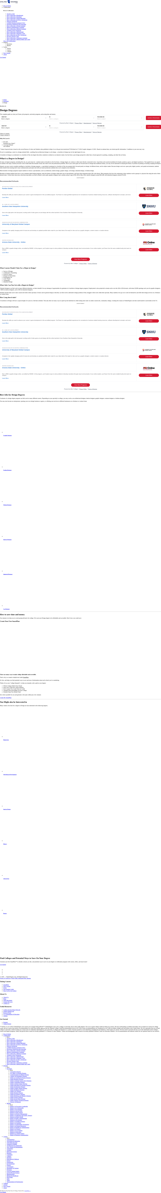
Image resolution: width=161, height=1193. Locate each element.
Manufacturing (11, 1174)
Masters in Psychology (16, 1120)
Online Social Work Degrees (17, 1099)
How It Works (7, 6)
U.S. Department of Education (11, 1014)
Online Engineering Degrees (17, 1087)
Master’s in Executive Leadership (19, 1106)
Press (4, 999)
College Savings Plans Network (11, 1010)
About (5, 54)
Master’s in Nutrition (15, 1123)
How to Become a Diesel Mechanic (16, 18)
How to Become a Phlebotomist (15, 32)
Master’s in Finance (15, 1129)
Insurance (9, 1169)
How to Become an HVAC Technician (17, 20)
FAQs (5, 988)
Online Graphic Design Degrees (18, 1088)
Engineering (10, 1162)
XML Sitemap (18, 978)
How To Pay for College (9, 991)
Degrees (5, 1065)
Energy (9, 1160)
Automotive (10, 1148)
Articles (9, 48)
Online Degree (7, 1024)
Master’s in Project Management (18, 1114)
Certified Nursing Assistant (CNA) (16, 23)
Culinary (9, 1156)
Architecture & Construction (14, 1145)
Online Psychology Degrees (17, 1094)
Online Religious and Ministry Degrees (20, 1096)
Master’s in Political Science (17, 1121)
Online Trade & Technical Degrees (19, 1100)
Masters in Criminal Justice (17, 1133)
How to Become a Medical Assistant (16, 29)
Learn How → (27, 1190)
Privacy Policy (11, 978)
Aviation (9, 1150)
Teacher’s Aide (11, 14)
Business (9, 1153)
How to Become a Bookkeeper (15, 15)
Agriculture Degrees (15, 1071)
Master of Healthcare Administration (19, 1127)
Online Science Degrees (16, 1097)
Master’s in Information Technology (19, 1124)
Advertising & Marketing (13, 1141)
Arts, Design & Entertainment (14, 1147)
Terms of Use (3, 978)
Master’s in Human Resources (18, 1126)
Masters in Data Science (16, 1112)
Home (5, 99)
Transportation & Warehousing (15, 1182)
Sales (8, 1179)
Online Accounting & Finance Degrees (20, 1077)
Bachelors (9, 44)
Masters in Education (15, 1132)
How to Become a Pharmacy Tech (16, 33)
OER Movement (7, 1000)
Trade (8, 1180)
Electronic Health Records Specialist (16, 24)
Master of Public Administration (18, 1118)
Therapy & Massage (15, 1102)
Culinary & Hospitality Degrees (18, 1076)
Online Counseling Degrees (17, 1082)
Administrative (11, 1139)
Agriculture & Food (12, 1142)
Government (10, 1166)
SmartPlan (6, 985)
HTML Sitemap (26, 978)
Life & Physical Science (13, 1172)
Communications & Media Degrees (19, 1074)
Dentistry (9, 1157)
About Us (6, 997)
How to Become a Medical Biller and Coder (18, 39)
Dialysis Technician (12, 21)
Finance (9, 1165)
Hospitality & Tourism (13, 1168)
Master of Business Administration (19, 1135)
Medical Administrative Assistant (15, 27)
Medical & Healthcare (12, 1175)
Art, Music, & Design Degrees (18, 1073)
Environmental (11, 1163)
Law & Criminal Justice (13, 1171)
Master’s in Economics (16, 1109)
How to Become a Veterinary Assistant (17, 38)
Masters (9, 45)
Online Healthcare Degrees (17, 1090)
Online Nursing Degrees (16, 1093)
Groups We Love (7, 1002)
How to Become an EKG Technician (16, 35)
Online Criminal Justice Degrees (18, 1084)
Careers (9, 50)
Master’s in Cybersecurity (17, 1108)
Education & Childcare (13, 1159)
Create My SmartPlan (5, 697)
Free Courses (6, 53)
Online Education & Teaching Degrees (20, 1085)
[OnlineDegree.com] (9, 3)
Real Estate (10, 1177)
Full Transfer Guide (8, 989)
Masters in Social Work (16, 1111)
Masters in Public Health (16, 1117)
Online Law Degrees (15, 1091)
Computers (9, 1154)
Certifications (6, 1035)
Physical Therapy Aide (13, 36)
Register (5, 1022)
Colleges (9, 51)
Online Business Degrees (16, 1079)
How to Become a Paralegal (14, 17)
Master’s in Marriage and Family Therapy (21, 1115)
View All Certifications (9, 41)
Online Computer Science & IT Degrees (20, 1081)
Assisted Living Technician (14, 30)
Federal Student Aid (8, 1011)
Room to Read (7, 1013)
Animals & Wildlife (12, 1144)
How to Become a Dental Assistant (16, 26)
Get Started (3, 57)
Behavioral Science (12, 1151)
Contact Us (6, 1003)
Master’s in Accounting (16, 1130)
